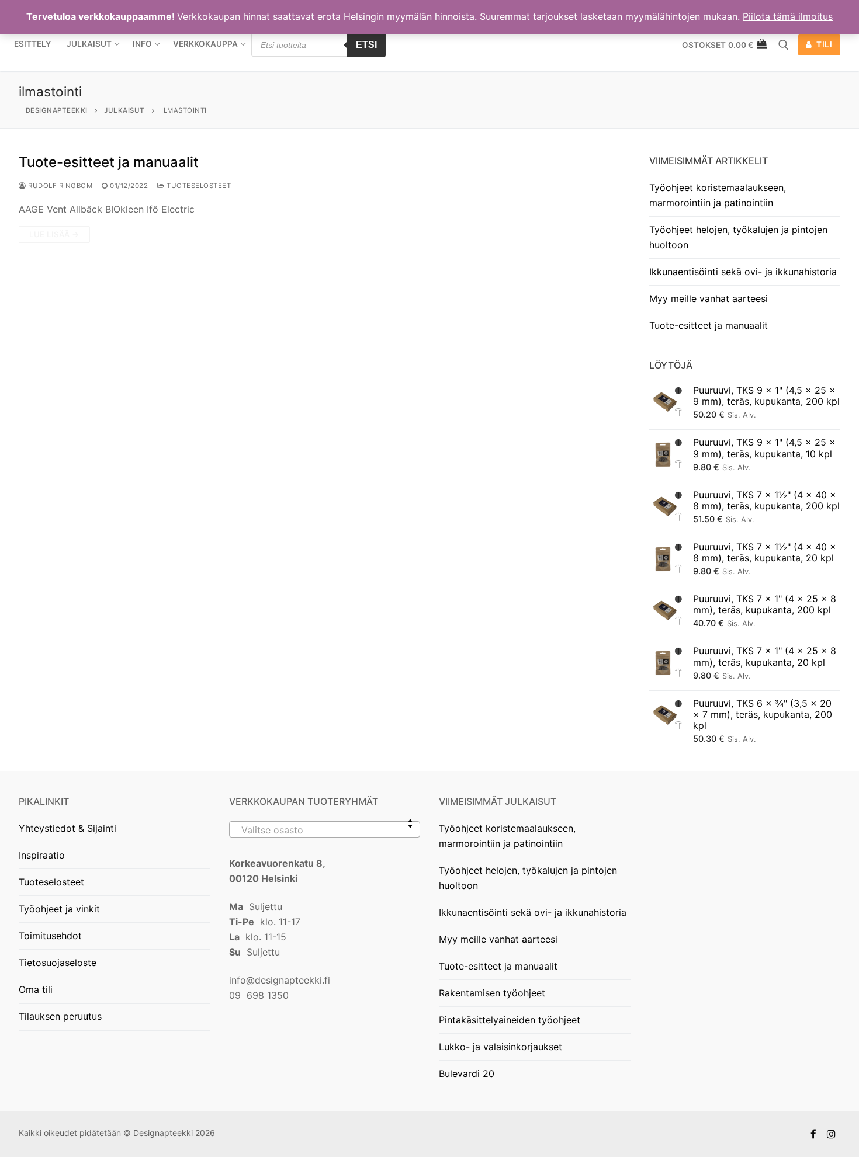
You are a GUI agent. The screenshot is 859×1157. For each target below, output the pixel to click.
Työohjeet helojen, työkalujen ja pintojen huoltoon (738, 237)
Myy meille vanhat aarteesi (708, 298)
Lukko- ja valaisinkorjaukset (500, 1046)
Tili (824, 44)
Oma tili (36, 989)
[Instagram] (831, 1134)
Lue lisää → (54, 234)
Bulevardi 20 (466, 1073)
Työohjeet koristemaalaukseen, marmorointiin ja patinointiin (717, 195)
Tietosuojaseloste (57, 962)
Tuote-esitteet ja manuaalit (109, 162)
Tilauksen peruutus (60, 1016)
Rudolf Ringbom (59, 186)
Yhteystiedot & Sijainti (67, 828)
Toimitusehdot (50, 935)
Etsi (366, 45)
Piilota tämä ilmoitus (788, 16)
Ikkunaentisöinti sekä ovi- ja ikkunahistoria (743, 271)
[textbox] (325, 834)
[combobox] (325, 829)
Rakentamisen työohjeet (492, 993)
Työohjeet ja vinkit (59, 909)
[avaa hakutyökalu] (783, 45)
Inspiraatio (42, 855)
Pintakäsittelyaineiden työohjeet (509, 1020)
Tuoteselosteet (198, 186)
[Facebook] (814, 1134)
